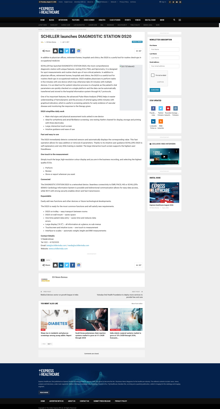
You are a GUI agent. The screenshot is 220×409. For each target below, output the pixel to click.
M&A (101, 25)
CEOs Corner (89, 20)
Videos (137, 20)
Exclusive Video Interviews (164, 144)
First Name (153, 45)
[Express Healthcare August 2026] (164, 192)
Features (76, 20)
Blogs (51, 20)
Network (113, 2)
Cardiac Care (65, 25)
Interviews (63, 20)
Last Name (153, 54)
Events (128, 20)
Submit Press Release (102, 401)
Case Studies (115, 20)
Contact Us (84, 401)
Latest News (42, 25)
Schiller (48, 260)
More (158, 25)
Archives (133, 2)
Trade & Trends (137, 41)
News (43, 329)
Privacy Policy (124, 2)
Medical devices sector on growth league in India (59, 295)
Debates (102, 20)
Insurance (110, 25)
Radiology (54, 25)
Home (61, 2)
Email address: (154, 62)
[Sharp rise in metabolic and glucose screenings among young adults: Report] (57, 319)
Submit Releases (101, 2)
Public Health (135, 25)
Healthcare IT (122, 25)
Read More (44, 392)
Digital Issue (68, 2)
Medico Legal (147, 25)
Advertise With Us (80, 2)
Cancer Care (92, 25)
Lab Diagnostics (79, 25)
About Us (90, 2)
